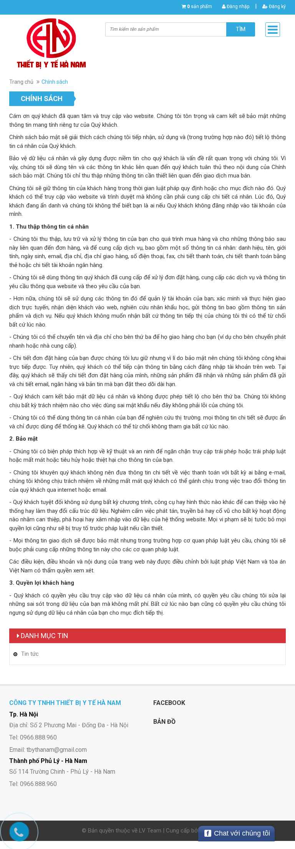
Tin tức (30, 653)
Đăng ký (277, 6)
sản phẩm (199, 6)
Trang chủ (21, 82)
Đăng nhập (237, 6)
